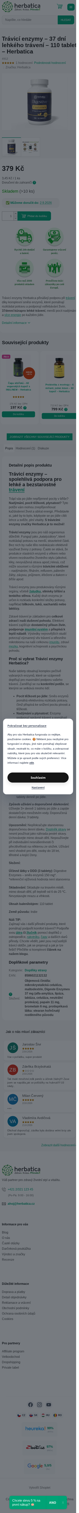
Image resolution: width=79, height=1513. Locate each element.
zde (31, 762)
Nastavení (38, 787)
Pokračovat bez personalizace (26, 726)
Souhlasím (38, 777)
